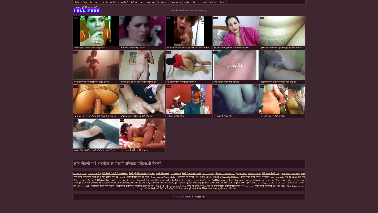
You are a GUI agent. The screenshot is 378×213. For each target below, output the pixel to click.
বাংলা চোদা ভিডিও (279, 186)
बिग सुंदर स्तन (162, 2)
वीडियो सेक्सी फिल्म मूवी (263, 186)
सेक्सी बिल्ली (213, 2)
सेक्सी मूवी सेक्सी (193, 186)
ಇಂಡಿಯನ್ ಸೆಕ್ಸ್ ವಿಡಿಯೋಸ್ (221, 183)
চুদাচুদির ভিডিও (241, 173)
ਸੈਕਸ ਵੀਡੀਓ (200, 177)
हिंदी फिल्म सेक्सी (237, 180)
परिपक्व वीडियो (123, 2)
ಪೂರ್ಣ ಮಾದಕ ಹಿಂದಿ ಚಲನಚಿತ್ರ (116, 183)
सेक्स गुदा (196, 2)
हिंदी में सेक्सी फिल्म (203, 180)
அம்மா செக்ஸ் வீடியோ (175, 180)
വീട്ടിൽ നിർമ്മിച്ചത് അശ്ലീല (226, 177)
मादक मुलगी (225, 180)
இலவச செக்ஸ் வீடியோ (225, 173)
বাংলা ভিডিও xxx (268, 177)
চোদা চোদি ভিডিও (254, 173)
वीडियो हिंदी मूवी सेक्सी (201, 183)
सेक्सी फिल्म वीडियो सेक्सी (191, 173)
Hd (91, 2)
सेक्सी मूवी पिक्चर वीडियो (86, 7)
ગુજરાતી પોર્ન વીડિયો (163, 186)
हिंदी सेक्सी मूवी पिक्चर (186, 177)
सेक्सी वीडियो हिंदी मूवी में (124, 186)
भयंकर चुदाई (151, 2)
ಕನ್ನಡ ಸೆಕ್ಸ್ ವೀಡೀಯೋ (150, 183)
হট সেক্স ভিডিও (176, 173)
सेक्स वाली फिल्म (167, 183)
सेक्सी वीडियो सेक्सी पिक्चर (251, 177)
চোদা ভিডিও (276, 180)
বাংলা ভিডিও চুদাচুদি (158, 180)
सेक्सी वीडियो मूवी (162, 173)
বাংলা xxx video (247, 186)
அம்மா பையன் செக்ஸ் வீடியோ (163, 177)
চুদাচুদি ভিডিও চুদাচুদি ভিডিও (290, 173)
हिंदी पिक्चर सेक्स (181, 188)
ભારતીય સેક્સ (291, 177)
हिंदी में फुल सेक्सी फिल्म (270, 173)
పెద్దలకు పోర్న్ (240, 183)
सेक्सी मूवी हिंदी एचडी (252, 180)
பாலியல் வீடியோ (80, 173)
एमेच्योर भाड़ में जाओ (81, 2)
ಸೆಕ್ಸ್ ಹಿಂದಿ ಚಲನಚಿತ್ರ (95, 183)
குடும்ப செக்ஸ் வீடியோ (140, 180)
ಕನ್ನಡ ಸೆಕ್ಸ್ (101, 177)
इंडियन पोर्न (110, 177)
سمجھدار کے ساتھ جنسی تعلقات (272, 183)
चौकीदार (222, 2)
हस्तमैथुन (187, 2)
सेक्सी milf (134, 2)
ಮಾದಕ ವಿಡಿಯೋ (94, 173)
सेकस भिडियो (135, 183)
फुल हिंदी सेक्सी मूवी (148, 188)
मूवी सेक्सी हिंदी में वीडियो (198, 188)
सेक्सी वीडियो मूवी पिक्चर (101, 180)
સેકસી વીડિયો (83, 186)
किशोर (97, 2)
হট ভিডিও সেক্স (231, 188)
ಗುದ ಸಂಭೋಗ (208, 173)
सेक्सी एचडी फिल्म (288, 180)
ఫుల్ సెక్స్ (280, 177)
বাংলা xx (203, 186)
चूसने (142, 2)
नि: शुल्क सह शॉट (175, 2)
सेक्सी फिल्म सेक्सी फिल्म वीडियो (102, 186)
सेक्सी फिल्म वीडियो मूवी (120, 180)
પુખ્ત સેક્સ (266, 180)
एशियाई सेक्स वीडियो (109, 2)
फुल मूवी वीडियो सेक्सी (215, 186)
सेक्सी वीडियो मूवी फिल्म (216, 188)
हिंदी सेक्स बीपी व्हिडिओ (183, 183)
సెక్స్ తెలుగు (121, 177)
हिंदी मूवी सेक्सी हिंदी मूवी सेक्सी (138, 177)
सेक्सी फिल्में (216, 180)
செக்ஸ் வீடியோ (179, 186)
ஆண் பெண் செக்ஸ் (295, 186)
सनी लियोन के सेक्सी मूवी (165, 188)
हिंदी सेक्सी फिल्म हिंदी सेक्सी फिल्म (115, 173)
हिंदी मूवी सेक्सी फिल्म (232, 186)
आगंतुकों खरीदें (200, 197)
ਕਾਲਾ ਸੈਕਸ (190, 180)
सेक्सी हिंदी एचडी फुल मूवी (144, 186)
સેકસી (208, 177)
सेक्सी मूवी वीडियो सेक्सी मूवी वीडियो (142, 173)
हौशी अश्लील (252, 183)
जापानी (204, 2)
